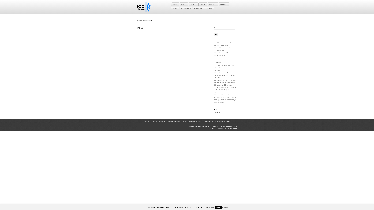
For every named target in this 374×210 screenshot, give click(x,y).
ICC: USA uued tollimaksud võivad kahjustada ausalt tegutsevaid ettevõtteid (224, 67)
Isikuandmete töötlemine (222, 121)
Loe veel (225, 207)
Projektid (209, 8)
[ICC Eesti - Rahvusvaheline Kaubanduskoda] (144, 7)
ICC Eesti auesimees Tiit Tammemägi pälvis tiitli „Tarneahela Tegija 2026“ (225, 75)
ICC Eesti (212, 4)
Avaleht (175, 4)
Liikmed (192, 4)
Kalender (203, 4)
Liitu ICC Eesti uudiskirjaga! (222, 43)
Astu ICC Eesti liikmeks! (221, 45)
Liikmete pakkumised (173, 121)
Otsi (215, 28)
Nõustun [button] (218, 207)
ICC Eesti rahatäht (219, 55)
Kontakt (175, 8)
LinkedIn (184, 121)
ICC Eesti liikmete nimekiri (222, 48)
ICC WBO (223, 4)
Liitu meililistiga (186, 8)
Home (139, 20)
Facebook (192, 121)
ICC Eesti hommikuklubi (221, 53)
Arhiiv (215, 109)
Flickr (199, 121)
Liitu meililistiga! (208, 121)
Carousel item (146, 20)
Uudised (183, 4)
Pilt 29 (140, 28)
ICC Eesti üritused (219, 50)
